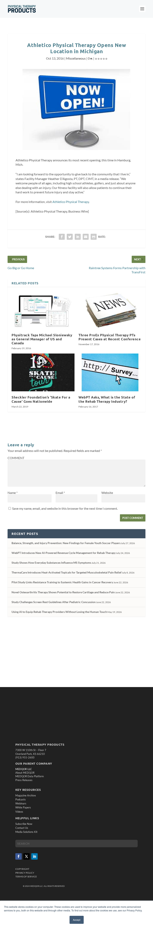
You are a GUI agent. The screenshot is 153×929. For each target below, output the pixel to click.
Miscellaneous (76, 58)
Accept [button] (76, 919)
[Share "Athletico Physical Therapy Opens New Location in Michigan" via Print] (94, 237)
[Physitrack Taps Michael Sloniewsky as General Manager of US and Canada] (43, 310)
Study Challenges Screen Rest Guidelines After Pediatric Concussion (54, 602)
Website (107, 492)
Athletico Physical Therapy (70, 202)
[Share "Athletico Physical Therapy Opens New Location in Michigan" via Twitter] (70, 237)
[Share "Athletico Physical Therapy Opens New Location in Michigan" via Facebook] (62, 237)
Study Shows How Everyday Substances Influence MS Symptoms (51, 562)
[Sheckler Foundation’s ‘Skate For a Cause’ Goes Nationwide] (43, 372)
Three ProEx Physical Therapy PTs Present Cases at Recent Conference (109, 337)
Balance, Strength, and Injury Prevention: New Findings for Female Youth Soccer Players (66, 543)
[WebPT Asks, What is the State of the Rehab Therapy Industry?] (109, 372)
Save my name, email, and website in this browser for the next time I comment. (65, 508)
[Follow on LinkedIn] (34, 856)
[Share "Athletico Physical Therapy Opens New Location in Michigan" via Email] (86, 237)
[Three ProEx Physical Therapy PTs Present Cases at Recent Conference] (109, 310)
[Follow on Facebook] (18, 856)
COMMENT (16, 458)
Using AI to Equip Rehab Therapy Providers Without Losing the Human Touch (59, 611)
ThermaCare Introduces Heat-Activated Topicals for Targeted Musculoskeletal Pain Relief (67, 572)
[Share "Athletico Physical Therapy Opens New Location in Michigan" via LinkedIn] (78, 237)
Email (60, 492)
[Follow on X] (26, 856)
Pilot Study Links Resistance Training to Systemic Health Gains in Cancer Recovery (62, 582)
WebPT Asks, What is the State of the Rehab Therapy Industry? (106, 399)
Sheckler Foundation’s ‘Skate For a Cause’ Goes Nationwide (41, 399)
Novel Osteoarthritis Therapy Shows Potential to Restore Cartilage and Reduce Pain (63, 592)
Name (13, 492)
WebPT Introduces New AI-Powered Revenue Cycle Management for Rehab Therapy (64, 552)
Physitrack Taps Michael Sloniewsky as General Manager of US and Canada (42, 339)
